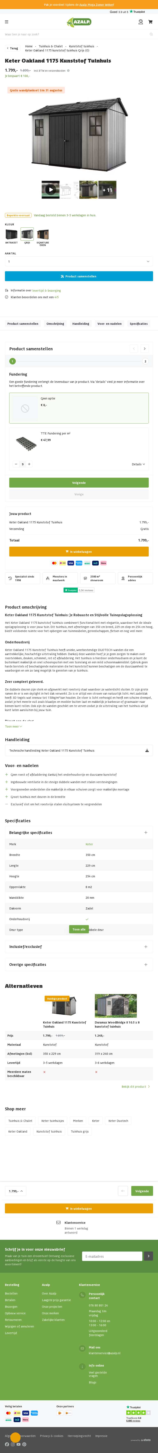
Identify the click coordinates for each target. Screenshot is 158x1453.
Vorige (79, 494)
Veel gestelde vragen (98, 1374)
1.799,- (14, 1191)
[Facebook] (7, 1444)
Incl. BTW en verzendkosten (49, 70)
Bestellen (11, 1293)
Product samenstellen (80, 276)
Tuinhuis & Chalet (51, 46)
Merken (78, 1120)
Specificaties (139, 323)
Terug (14, 48)
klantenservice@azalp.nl (105, 1353)
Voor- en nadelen (110, 323)
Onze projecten (52, 1306)
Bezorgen (11, 1306)
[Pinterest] (24, 1444)
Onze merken (50, 1313)
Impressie (101, 1436)
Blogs (92, 1382)
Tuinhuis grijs (80, 1131)
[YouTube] (18, 1444)
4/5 (57, 297)
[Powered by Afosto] (140, 1440)
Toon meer (12, 726)
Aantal (10, 253)
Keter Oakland (17, 1131)
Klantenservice (75, 1222)
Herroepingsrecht (79, 1436)
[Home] (79, 22)
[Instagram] (13, 1444)
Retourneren (13, 1319)
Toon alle (79, 929)
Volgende (79, 482)
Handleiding (80, 323)
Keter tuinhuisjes (52, 1120)
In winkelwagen (81, 551)
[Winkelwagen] (150, 22)
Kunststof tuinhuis (81, 46)
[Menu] (6, 22)
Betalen (10, 1300)
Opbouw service (15, 1313)
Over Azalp (49, 1293)
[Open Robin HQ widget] (15, 1437)
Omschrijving (55, 323)
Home (29, 46)
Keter (89, 844)
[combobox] (79, 34)
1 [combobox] (9, 261)
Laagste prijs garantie (56, 1300)
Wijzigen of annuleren (19, 1326)
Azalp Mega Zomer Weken (96, 4)
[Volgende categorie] (145, 349)
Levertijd (11, 1332)
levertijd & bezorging (46, 290)
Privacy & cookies (51, 1436)
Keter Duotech (118, 1120)
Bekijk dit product (134, 1086)
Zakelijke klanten (53, 1319)
